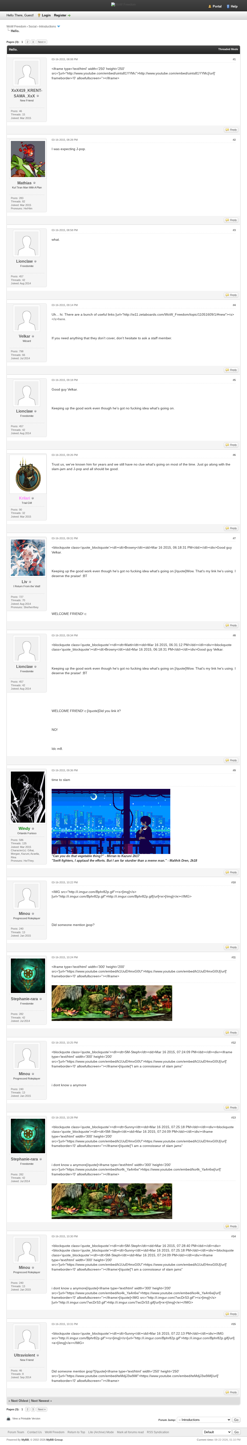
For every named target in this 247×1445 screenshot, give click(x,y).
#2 (234, 139)
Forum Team (16, 1432)
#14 (233, 1236)
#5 (234, 380)
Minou (24, 914)
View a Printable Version (26, 1418)
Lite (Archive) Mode (101, 1432)
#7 (234, 538)
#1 (234, 59)
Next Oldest (19, 1401)
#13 (233, 1117)
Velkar (24, 336)
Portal (217, 6)
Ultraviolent (24, 1355)
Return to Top (76, 1432)
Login (46, 15)
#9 (234, 770)
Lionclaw (24, 261)
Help (234, 6)
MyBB (25, 1439)
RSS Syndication (158, 1432)
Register (60, 15)
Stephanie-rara (24, 999)
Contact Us (34, 1432)
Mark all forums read (130, 1432)
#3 (234, 230)
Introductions (47, 26)
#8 (234, 635)
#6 (234, 454)
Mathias (24, 183)
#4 (234, 305)
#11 (234, 957)
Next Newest (40, 1401)
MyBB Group (54, 1439)
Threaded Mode (228, 49)
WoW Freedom (16, 26)
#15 (233, 1324)
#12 (233, 1042)
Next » (42, 41)
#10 (233, 882)
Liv (24, 582)
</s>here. (59, 319)
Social (32, 26)
